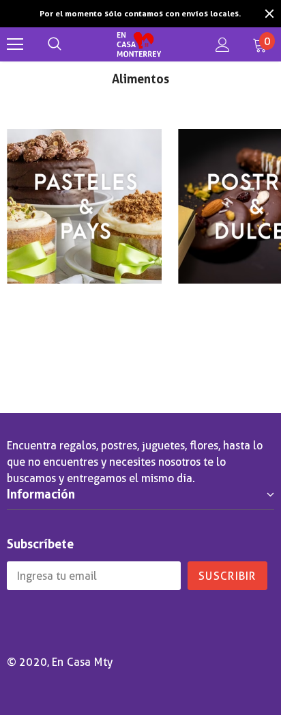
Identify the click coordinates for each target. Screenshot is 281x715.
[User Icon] (223, 45)
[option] (140, 13)
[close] (269, 13)
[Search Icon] (54, 44)
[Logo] (139, 44)
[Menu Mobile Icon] (15, 44)
